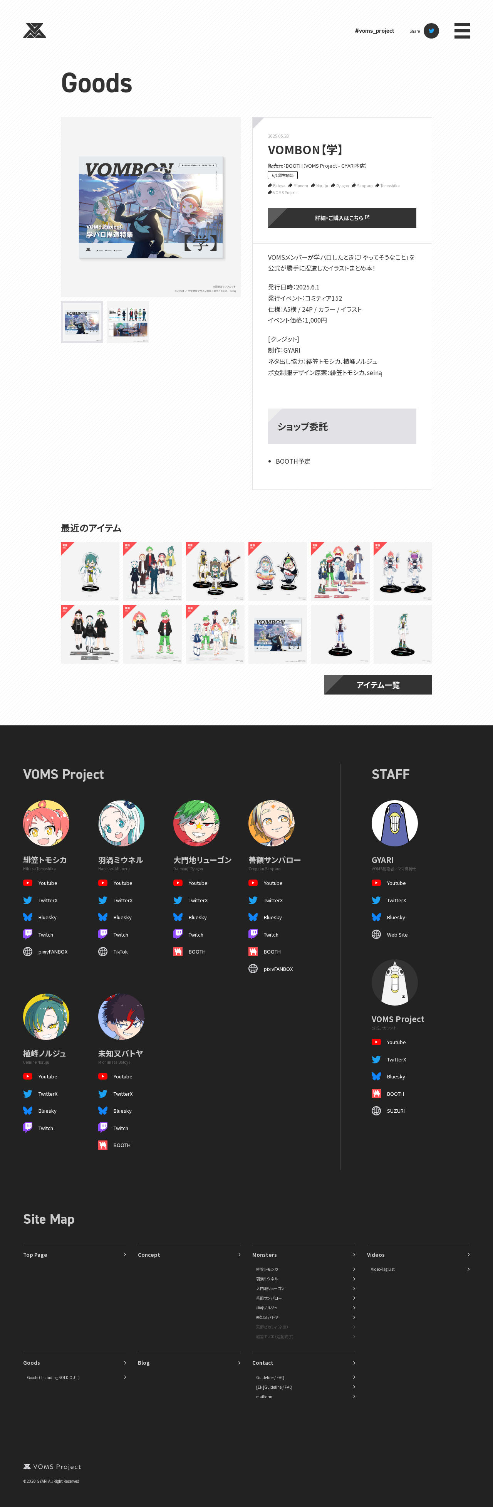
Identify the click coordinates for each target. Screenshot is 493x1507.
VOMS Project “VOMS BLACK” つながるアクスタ (89, 634)
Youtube (48, 882)
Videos (376, 1254)
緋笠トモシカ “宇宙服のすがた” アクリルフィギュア (401, 572)
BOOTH (197, 951)
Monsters (264, 1254)
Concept (149, 1254)
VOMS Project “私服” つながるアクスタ (339, 572)
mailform (264, 1396)
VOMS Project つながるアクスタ (212, 634)
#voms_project (374, 31)
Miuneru (300, 185)
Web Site (397, 934)
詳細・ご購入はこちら (339, 218)
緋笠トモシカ (267, 1269)
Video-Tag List (383, 1269)
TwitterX (48, 900)
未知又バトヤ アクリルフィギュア (339, 634)
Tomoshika (390, 185)
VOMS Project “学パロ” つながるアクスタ (152, 572)
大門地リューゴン (270, 1288)
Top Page (35, 1254)
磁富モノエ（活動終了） (275, 1336)
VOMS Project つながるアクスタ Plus (152, 634)
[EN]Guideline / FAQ (274, 1387)
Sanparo (364, 185)
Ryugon (342, 185)
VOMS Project (285, 192)
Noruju (322, 185)
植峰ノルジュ (266, 1307)
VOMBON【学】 (277, 634)
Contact (262, 1362)
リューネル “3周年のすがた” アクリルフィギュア (276, 572)
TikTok (121, 951)
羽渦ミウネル (267, 1279)
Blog (144, 1362)
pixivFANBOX (53, 951)
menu (462, 31)
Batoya (279, 185)
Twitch (46, 934)
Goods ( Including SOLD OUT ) (53, 1377)
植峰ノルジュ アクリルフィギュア (401, 634)
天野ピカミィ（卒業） (272, 1327)
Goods (96, 82)
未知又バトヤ (267, 1317)
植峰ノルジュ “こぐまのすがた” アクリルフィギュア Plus (88, 572)
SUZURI (396, 1110)
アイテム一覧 (378, 684)
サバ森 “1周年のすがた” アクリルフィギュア (213, 572)
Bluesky (48, 917)
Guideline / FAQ (270, 1377)
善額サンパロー (269, 1298)
